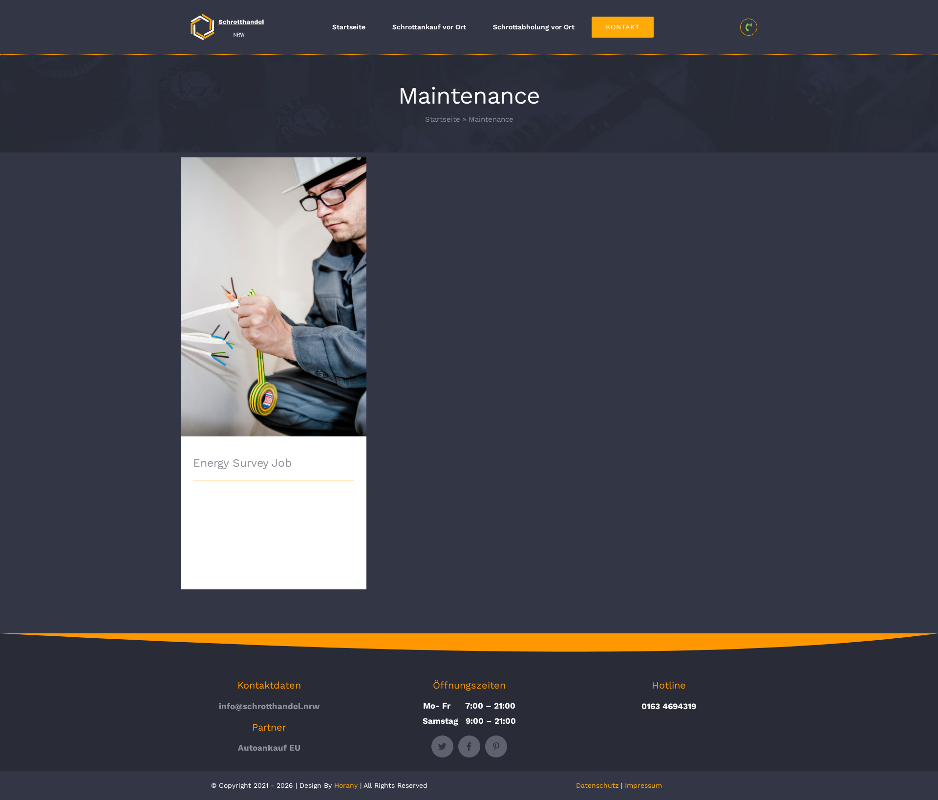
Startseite (442, 119)
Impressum (643, 785)
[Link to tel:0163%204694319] (748, 27)
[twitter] (442, 746)
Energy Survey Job (273, 286)
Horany (346, 785)
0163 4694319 (668, 706)
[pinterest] (496, 746)
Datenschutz (597, 785)
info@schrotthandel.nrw (269, 706)
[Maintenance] (273, 296)
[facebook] (469, 746)
